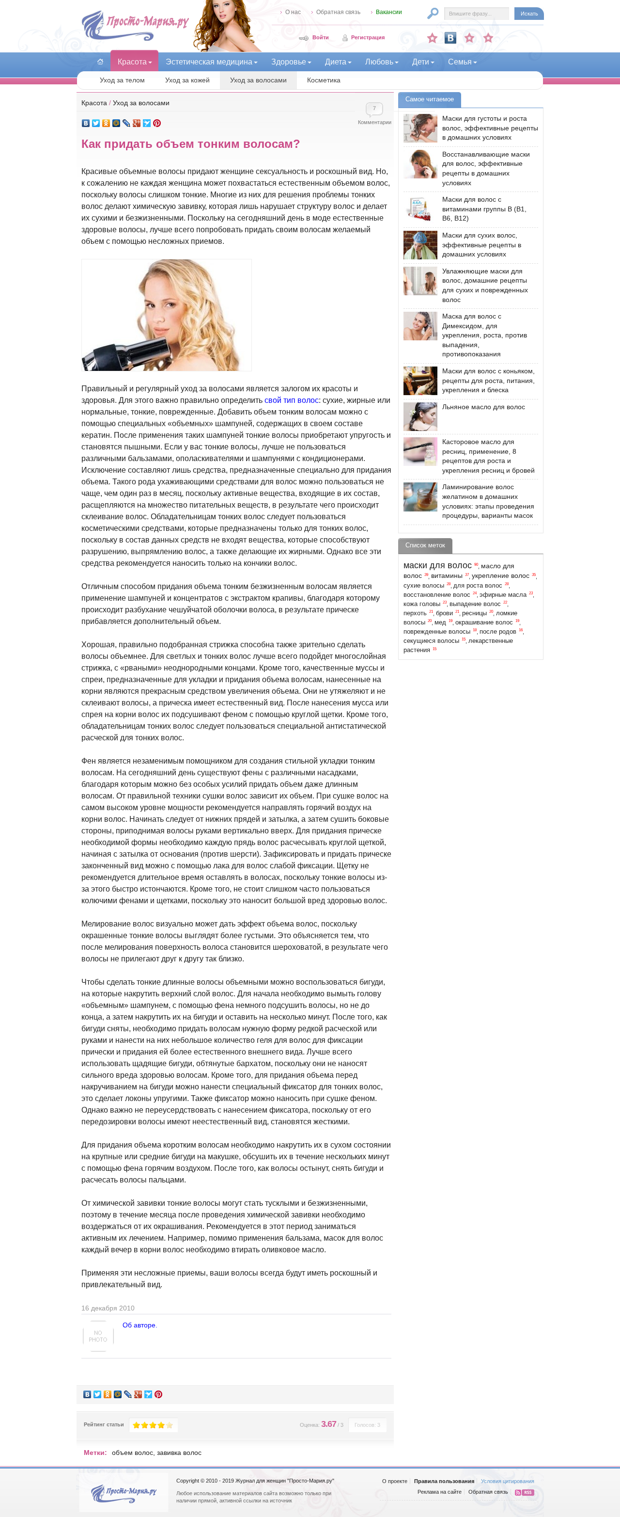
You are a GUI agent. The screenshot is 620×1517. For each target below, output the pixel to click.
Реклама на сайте (440, 1492)
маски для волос (437, 565)
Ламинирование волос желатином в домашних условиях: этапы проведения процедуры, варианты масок (488, 501)
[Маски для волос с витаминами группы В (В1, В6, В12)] (418, 209)
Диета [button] (335, 62)
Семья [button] (460, 62)
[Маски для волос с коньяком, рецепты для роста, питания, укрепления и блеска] (418, 381)
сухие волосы (423, 585)
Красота (94, 103)
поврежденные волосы (436, 631)
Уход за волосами (258, 80)
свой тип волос (291, 400)
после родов (498, 631)
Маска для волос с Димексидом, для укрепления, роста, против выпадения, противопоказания (484, 335)
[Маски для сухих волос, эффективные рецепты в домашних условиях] (418, 245)
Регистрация (368, 37)
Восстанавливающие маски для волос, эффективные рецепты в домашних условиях (486, 168)
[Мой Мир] (116, 123)
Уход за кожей (187, 80)
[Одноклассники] (106, 123)
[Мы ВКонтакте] (450, 38)
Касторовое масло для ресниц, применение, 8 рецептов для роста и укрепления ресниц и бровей (488, 456)
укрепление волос (500, 575)
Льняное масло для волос (483, 407)
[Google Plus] (137, 123)
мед (440, 622)
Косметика (324, 80)
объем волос (132, 1452)
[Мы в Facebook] (469, 38)
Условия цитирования (507, 1481)
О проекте (394, 1481)
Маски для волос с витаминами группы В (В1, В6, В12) (484, 208)
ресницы (474, 613)
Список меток (425, 545)
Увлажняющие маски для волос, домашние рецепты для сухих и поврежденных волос (485, 285)
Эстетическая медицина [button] (209, 62)
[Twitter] (96, 123)
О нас (293, 12)
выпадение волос (475, 604)
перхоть (415, 613)
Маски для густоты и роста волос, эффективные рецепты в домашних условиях (490, 127)
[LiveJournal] (127, 123)
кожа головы (421, 604)
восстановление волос (436, 594)
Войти (320, 37)
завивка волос (179, 1452)
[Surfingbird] (147, 123)
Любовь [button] (379, 62)
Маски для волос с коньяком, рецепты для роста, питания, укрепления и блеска (488, 380)
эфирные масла (503, 594)
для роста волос (477, 585)
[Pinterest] (157, 123)
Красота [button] (132, 62)
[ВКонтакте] (86, 123)
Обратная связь (338, 12)
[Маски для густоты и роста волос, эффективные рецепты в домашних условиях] (418, 128)
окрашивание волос (484, 622)
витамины (447, 575)
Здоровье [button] (288, 62)
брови (444, 613)
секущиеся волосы (431, 641)
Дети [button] (420, 62)
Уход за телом (122, 80)
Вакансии (389, 12)
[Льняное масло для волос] (418, 416)
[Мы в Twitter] (488, 38)
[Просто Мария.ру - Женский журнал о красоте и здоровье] (135, 39)
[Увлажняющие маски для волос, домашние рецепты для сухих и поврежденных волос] (418, 281)
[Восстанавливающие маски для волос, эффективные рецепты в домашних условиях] (418, 164)
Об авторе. (140, 1325)
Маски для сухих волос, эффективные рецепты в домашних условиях (481, 244)
